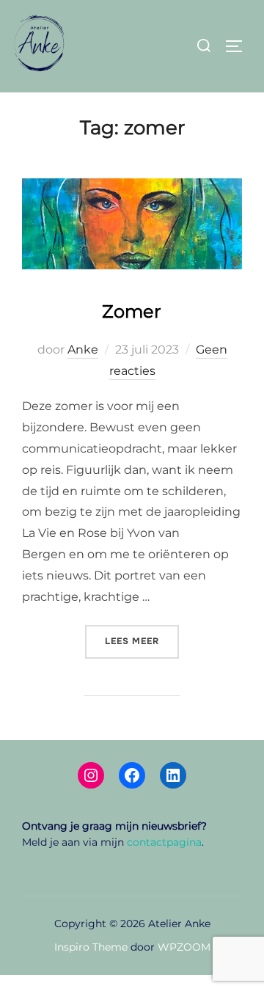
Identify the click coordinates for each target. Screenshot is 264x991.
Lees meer (142, 641)
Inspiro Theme (91, 947)
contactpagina (164, 842)
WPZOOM (184, 947)
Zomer (131, 311)
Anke (82, 349)
